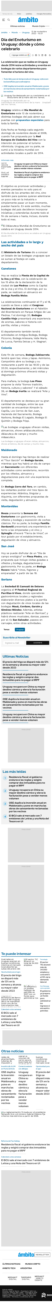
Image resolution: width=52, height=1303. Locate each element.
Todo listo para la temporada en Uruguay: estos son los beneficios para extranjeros (26, 80)
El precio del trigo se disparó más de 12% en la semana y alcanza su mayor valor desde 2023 (25, 664)
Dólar (19, 14)
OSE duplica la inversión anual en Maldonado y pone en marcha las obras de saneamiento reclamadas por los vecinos (26, 89)
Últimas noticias (17, 26)
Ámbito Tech (8, 1268)
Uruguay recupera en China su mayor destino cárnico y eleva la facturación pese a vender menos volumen (31, 166)
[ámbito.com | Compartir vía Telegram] (45, 55)
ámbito (4, 32)
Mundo (15, 32)
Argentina (26, 1268)
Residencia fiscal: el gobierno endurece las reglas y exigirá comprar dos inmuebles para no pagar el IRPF (32, 174)
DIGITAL (12, 1278)
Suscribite (37, 643)
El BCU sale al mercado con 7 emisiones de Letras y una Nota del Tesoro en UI (29, 818)
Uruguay (26, 32)
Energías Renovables (44, 14)
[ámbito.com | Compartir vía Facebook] (36, 55)
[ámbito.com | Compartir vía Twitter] (39, 55)
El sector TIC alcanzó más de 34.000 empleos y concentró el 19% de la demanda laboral (45, 972)
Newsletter (46, 26)
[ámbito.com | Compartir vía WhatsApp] (33, 55)
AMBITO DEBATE (39, 1278)
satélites (29, 14)
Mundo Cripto (38, 26)
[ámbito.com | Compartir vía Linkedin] (42, 55)
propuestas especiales (30, 120)
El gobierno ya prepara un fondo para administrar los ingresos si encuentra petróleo (45, 1001)
